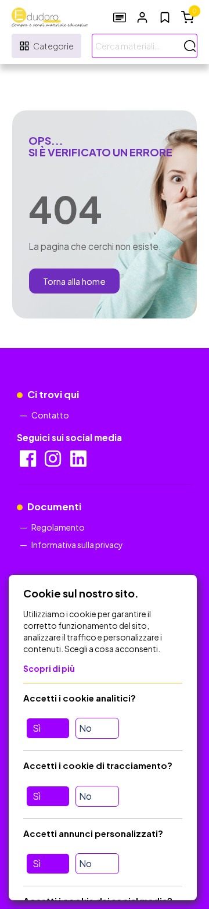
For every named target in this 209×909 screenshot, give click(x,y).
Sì (37, 728)
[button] (142, 17)
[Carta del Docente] (119, 17)
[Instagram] (54, 462)
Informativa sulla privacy (77, 544)
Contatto (50, 415)
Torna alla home (74, 281)
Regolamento (58, 527)
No (85, 728)
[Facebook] (29, 462)
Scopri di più (49, 668)
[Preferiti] (165, 17)
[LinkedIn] (79, 462)
